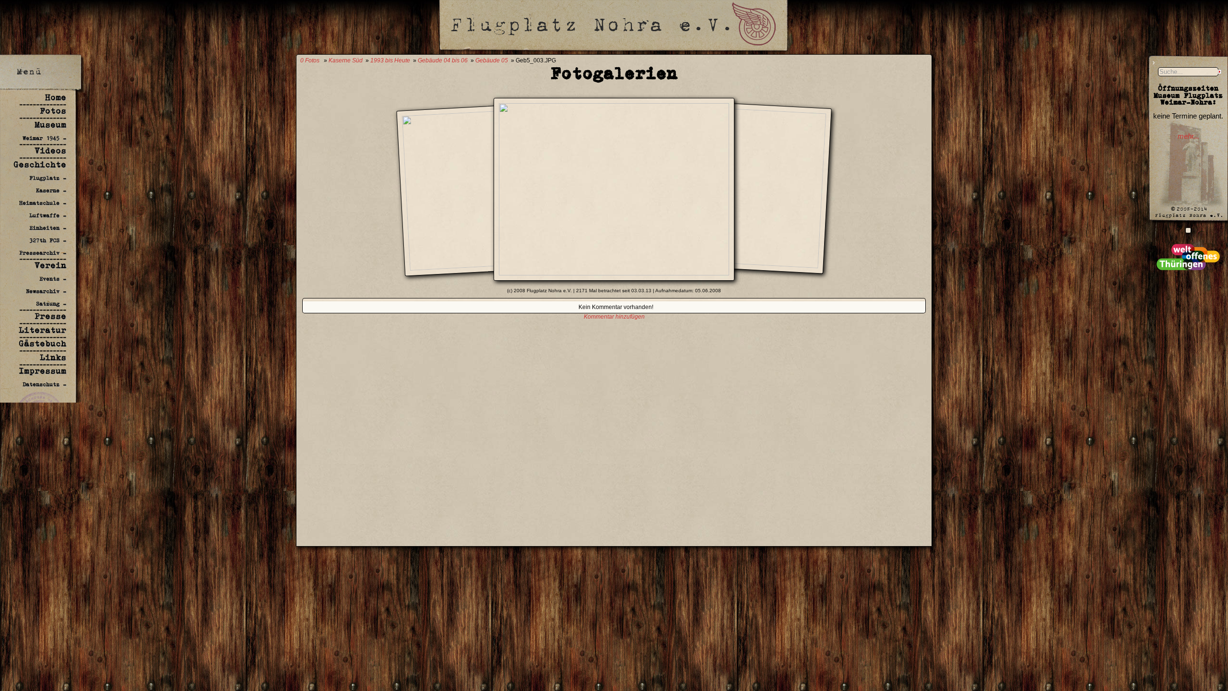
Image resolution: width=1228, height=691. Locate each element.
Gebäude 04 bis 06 (443, 60)
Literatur (42, 330)
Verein (50, 265)
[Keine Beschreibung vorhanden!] (614, 272)
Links (53, 357)
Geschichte (39, 164)
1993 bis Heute (390, 60)
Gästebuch (42, 343)
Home (55, 97)
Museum (50, 125)
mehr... (1188, 136)
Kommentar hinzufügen (614, 316)
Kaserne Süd (346, 60)
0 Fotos (309, 60)
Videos (50, 150)
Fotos (53, 111)
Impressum (42, 371)
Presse (50, 316)
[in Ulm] (1188, 230)
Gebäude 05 (491, 60)
